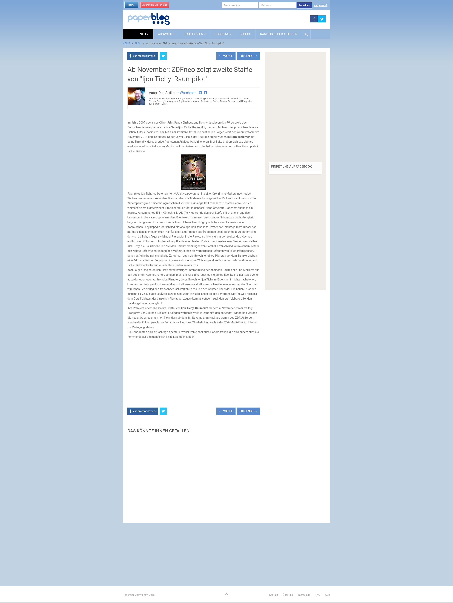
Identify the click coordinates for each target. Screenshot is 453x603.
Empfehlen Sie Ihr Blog (154, 4)
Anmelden (304, 5)
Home (131, 4)
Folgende (246, 56)
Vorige (227, 56)
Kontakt (273, 594)
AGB (327, 594)
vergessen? (320, 5)
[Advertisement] (240, 19)
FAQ (318, 594)
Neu (143, 34)
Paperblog (128, 594)
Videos (245, 34)
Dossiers (222, 34)
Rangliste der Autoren (279, 34)
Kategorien (194, 34)
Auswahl (165, 34)
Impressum (304, 594)
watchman (188, 93)
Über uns (288, 594)
